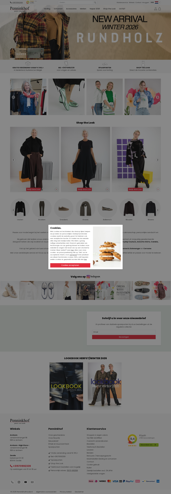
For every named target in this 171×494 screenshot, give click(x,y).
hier (72, 250)
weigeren (73, 255)
